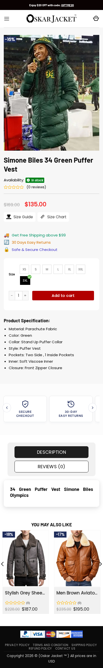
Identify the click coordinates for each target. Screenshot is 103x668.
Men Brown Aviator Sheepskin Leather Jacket (76, 593)
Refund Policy (40, 649)
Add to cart (63, 295)
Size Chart (56, 217)
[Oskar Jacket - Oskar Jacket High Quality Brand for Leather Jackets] (51, 18)
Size (12, 274)
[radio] (24, 269)
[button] (7, 19)
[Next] (92, 407)
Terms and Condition (50, 645)
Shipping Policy (84, 645)
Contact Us (65, 649)
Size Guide (22, 217)
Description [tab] (51, 452)
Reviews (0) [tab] (52, 466)
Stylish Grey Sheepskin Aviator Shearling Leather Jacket (25, 593)
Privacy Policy (17, 645)
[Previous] (6, 407)
